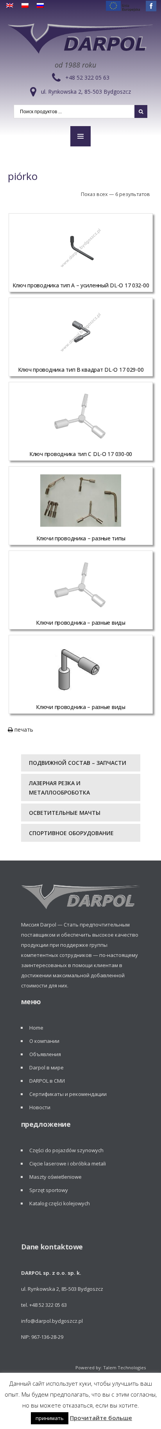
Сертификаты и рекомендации (68, 1094)
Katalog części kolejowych (59, 1203)
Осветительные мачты (64, 812)
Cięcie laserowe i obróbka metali (67, 1163)
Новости (39, 1107)
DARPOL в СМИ (47, 1080)
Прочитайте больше (101, 1418)
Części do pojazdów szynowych (66, 1150)
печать (23, 729)
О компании (44, 1040)
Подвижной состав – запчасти (77, 762)
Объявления (45, 1054)
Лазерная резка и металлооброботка (59, 787)
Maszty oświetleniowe (55, 1176)
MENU (80, 136)
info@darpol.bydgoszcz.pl (52, 1320)
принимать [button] (50, 1418)
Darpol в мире (46, 1067)
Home (36, 1027)
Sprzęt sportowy (48, 1190)
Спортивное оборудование (71, 833)
